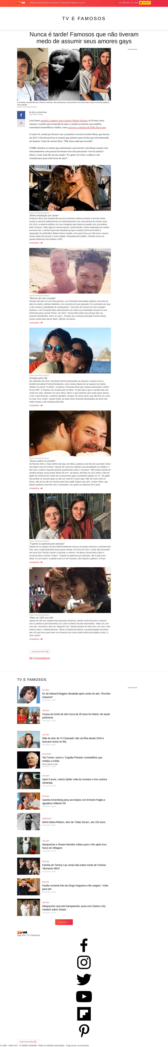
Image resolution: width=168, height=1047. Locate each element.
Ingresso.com (35, 3)
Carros (58, 9)
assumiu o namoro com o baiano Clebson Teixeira (64, 120)
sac (120, 3)
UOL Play (81, 3)
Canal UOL (117, 9)
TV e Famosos (84, 18)
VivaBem (101, 9)
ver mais (62, 922)
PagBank (74, 3)
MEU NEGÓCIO (54, 3)
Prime (133, 9)
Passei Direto (65, 3)
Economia (65, 9)
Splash (86, 9)
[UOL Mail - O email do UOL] (126, 2)
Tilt (106, 9)
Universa (93, 9)
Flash (28, 9)
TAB (129, 9)
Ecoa (110, 9)
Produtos (21, 9)
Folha (72, 9)
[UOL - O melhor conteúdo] (21, 2)
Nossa (125, 9)
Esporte (79, 9)
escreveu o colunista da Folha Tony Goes (87, 127)
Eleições (35, 9)
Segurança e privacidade (77, 1045)
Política (51, 9)
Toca (138, 9)
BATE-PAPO (45, 3)
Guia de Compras (147, 9)
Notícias (43, 9)
